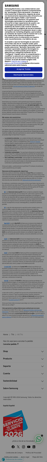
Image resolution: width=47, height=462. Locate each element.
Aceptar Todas (23, 69)
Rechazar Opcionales (23, 75)
